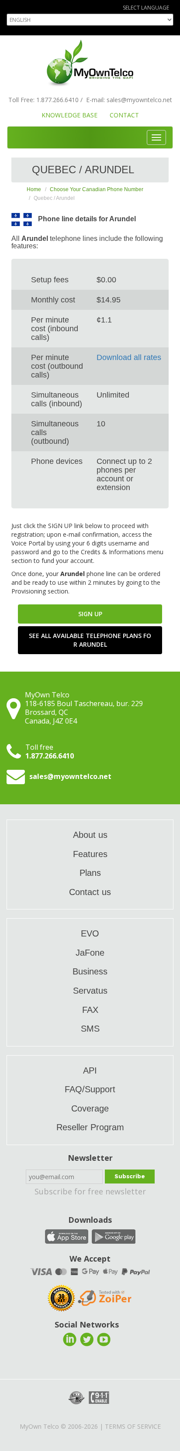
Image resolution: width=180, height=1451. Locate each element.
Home (34, 189)
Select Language (146, 7)
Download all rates (129, 357)
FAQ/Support (90, 1089)
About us (90, 835)
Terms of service (133, 1426)
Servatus (90, 990)
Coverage (90, 1108)
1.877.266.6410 (57, 100)
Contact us (90, 892)
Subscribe (129, 1176)
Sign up (90, 614)
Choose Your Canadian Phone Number (96, 189)
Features (90, 854)
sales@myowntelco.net (139, 100)
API (90, 1070)
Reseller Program (90, 1127)
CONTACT (124, 115)
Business (90, 971)
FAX (90, 1010)
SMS (90, 1028)
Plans (90, 873)
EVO (90, 933)
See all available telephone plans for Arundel (90, 639)
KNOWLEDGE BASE (69, 115)
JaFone (90, 952)
